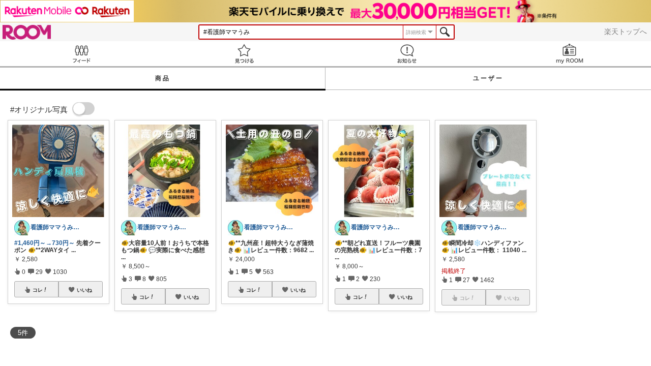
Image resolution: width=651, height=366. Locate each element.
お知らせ (407, 53)
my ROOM (569, 53)
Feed (81, 53)
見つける (244, 53)
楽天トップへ (625, 31)
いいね (84, 289)
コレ (38, 289)
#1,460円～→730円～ (44, 243)
